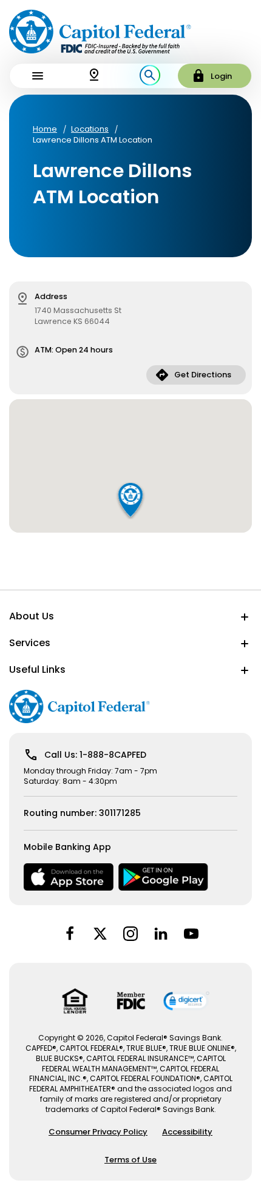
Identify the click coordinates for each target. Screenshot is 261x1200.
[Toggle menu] (38, 76)
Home (45, 129)
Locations (90, 129)
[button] (131, 500)
